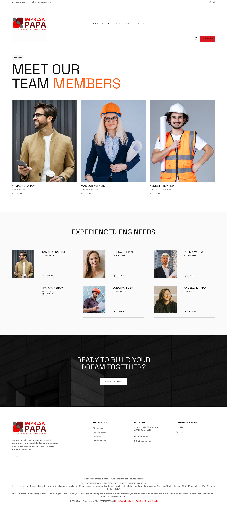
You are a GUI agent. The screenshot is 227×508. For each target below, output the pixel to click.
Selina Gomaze (123, 252)
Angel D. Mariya (195, 287)
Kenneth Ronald (162, 186)
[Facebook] (210, 2)
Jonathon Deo (123, 287)
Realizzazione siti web (147, 501)
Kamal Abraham (23, 186)
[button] (196, 38)
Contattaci (208, 39)
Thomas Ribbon (52, 287)
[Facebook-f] (13, 457)
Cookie (179, 427)
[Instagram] (214, 2)
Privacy (179, 432)
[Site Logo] (29, 23)
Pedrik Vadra (193, 252)
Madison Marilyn (93, 186)
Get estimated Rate (113, 381)
